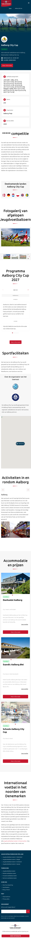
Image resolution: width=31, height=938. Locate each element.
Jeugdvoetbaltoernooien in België (11, 859)
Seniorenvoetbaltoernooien (10, 878)
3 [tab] (15, 332)
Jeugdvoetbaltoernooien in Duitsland (12, 861)
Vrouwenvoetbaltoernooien (10, 875)
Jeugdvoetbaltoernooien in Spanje (11, 864)
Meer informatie (7, 65)
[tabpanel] (15, 313)
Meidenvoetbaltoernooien (9, 873)
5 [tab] (18, 332)
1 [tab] (12, 332)
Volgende (29, 256)
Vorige (1, 256)
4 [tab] (16, 332)
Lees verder (24, 624)
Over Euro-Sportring (8, 885)
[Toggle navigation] (29, 3)
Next (28, 290)
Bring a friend (6, 889)
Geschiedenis (6, 887)
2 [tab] (13, 332)
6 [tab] (18, 659)
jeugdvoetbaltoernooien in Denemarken (15, 841)
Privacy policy (6, 899)
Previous (3, 290)
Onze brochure (6, 896)
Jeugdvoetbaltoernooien (9, 871)
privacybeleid (22, 916)
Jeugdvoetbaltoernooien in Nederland (12, 857)
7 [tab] (19, 659)
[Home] (6, 3)
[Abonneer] (28, 911)
